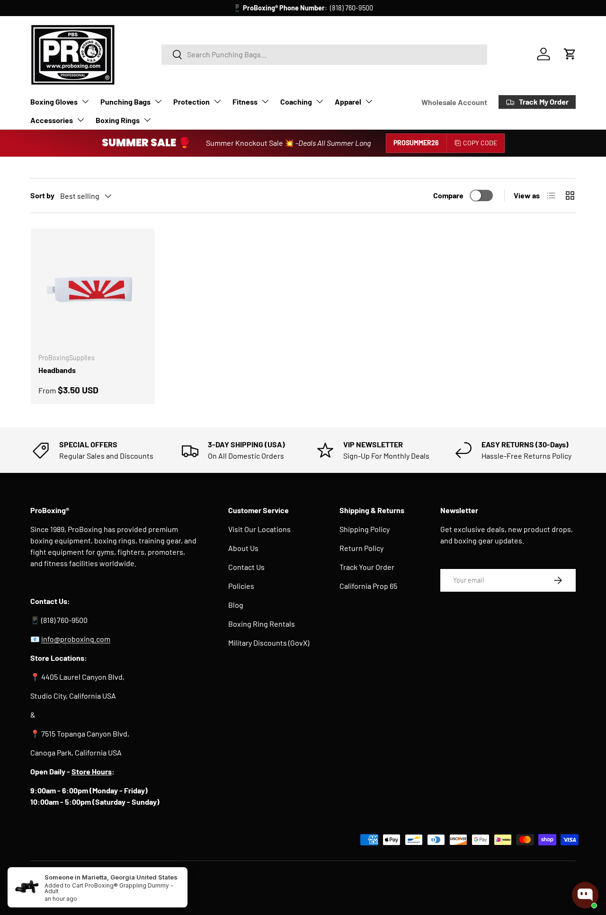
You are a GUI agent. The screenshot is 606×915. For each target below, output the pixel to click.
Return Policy (361, 547)
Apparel (348, 101)
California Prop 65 (368, 585)
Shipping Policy (364, 528)
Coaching (296, 101)
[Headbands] (92, 290)
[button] (570, 54)
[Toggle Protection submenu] (217, 101)
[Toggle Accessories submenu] (80, 119)
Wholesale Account (454, 102)
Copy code (480, 143)
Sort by (42, 195)
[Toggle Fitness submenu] (265, 101)
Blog (235, 604)
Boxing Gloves (54, 101)
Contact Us (246, 566)
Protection (191, 101)
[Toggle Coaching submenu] (319, 101)
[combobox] (324, 54)
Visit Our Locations (259, 528)
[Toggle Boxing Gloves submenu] (85, 101)
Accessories (51, 119)
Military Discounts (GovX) (268, 642)
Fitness (245, 101)
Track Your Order (366, 566)
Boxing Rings (118, 119)
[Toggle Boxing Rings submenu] (147, 119)
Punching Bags (125, 101)
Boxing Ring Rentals (261, 623)
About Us (243, 547)
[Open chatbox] (585, 895)
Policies (241, 585)
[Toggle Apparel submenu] (368, 101)
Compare (448, 195)
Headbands (57, 369)
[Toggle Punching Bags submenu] (158, 101)
